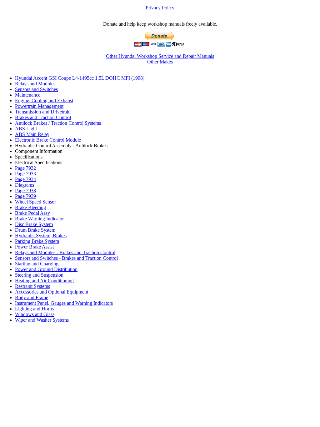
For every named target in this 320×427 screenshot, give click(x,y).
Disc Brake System (34, 224)
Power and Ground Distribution (46, 269)
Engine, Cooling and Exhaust (44, 100)
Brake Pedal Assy (32, 213)
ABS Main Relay (32, 134)
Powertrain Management (39, 106)
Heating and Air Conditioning (44, 280)
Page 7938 (25, 190)
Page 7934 (25, 179)
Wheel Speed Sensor (35, 201)
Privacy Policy (160, 7)
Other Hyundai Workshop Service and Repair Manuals (160, 56)
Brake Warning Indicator (39, 218)
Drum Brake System (35, 230)
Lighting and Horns (34, 308)
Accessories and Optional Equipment (51, 291)
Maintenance (27, 95)
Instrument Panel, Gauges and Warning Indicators (64, 303)
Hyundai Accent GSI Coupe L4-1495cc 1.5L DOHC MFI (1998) (79, 78)
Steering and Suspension (39, 275)
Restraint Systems (32, 286)
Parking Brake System (37, 241)
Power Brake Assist (34, 246)
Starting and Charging (36, 263)
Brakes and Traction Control (43, 117)
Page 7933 (25, 173)
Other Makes (160, 61)
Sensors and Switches (36, 89)
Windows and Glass (34, 314)
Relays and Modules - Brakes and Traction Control (65, 252)
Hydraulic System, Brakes (41, 235)
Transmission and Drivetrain (43, 111)
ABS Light (26, 128)
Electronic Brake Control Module (48, 140)
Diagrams (24, 185)
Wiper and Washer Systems (42, 320)
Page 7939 (25, 196)
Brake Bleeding (30, 207)
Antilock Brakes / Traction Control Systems (58, 123)
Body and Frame (31, 297)
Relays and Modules (35, 83)
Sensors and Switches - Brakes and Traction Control (66, 258)
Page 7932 (25, 168)
